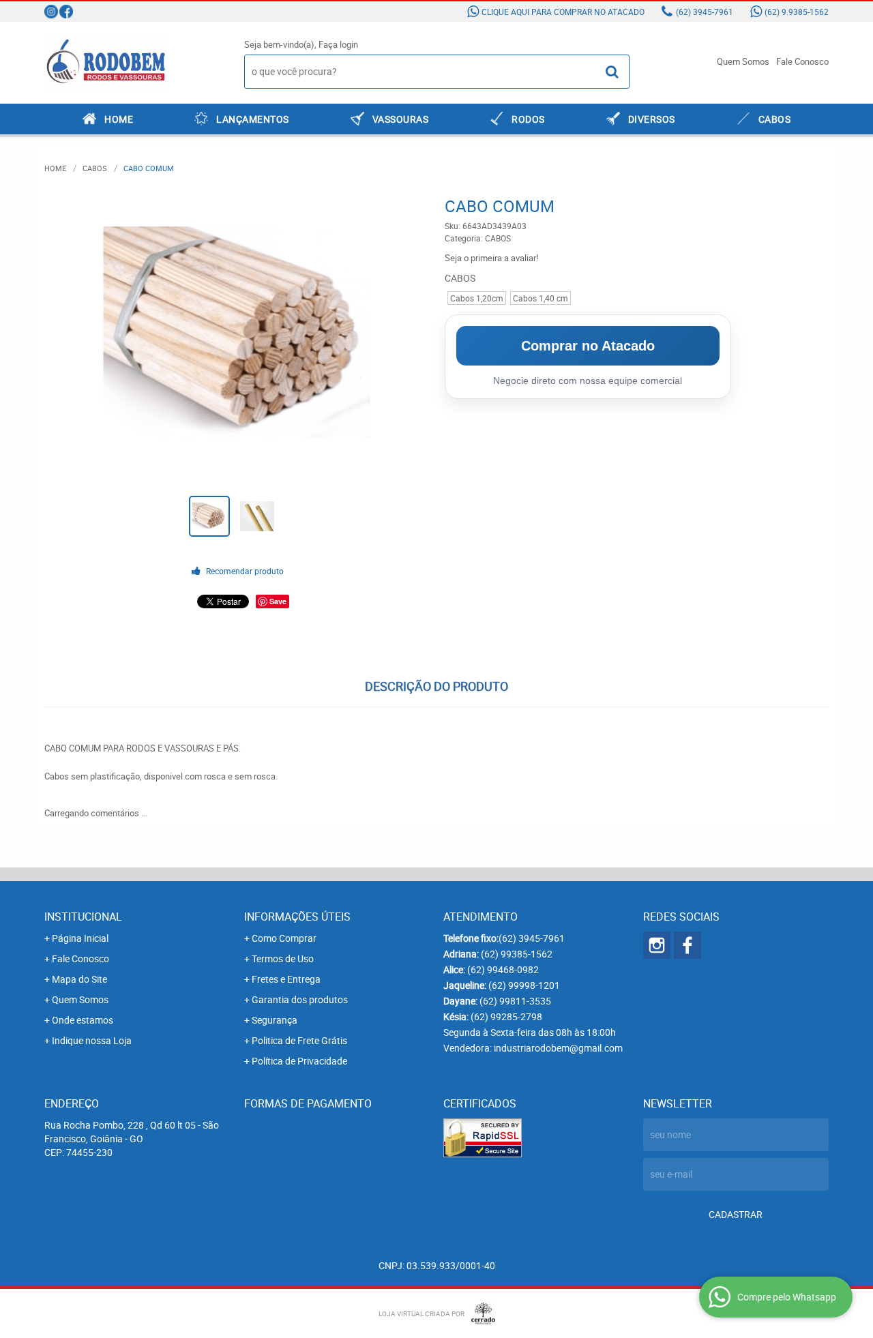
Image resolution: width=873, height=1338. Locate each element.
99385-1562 (516, 953)
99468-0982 (503, 969)
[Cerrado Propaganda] (479, 1313)
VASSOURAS (400, 119)
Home (118, 119)
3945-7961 (704, 11)
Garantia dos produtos (300, 999)
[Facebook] (66, 11)
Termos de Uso (283, 958)
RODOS (528, 119)
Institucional (83, 916)
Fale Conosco (802, 61)
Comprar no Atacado (588, 345)
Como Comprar (284, 938)
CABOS (774, 119)
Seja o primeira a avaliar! (491, 258)
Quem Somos (743, 61)
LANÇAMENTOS (252, 119)
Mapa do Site (79, 978)
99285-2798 (506, 1016)
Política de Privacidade (299, 1060)
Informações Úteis (297, 916)
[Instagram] (51, 11)
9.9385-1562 (797, 11)
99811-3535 (515, 1000)
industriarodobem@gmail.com (558, 1047)
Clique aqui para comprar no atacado (563, 11)
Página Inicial (80, 938)
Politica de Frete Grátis (299, 1040)
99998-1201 (524, 985)
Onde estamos (82, 1019)
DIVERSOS (651, 119)
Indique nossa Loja (92, 1040)
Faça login (338, 44)
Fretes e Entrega (286, 978)
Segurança (274, 1019)
